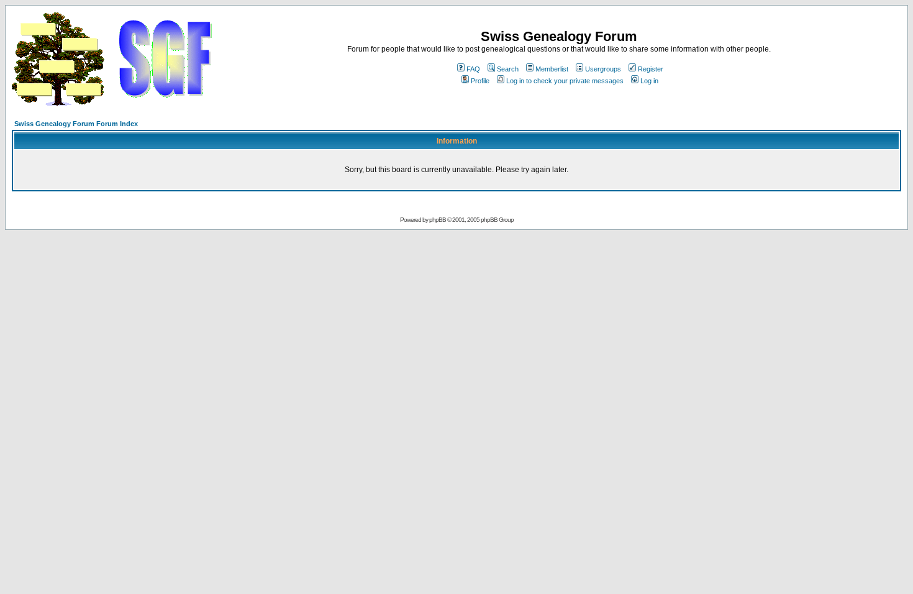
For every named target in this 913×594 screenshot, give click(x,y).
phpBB (437, 219)
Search (508, 69)
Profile (480, 81)
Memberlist (551, 69)
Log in (649, 81)
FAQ (473, 69)
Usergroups (603, 69)
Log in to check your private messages (565, 81)
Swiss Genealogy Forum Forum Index (76, 123)
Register (650, 69)
